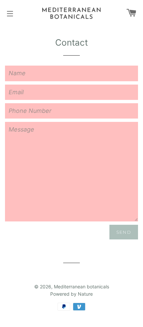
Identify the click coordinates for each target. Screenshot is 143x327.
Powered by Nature (71, 294)
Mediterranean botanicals (81, 286)
